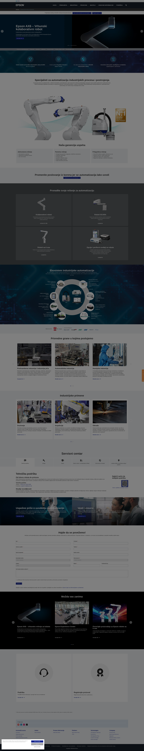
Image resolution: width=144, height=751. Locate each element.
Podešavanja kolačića (37, 746)
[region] (23, 744)
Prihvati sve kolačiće (37, 741)
